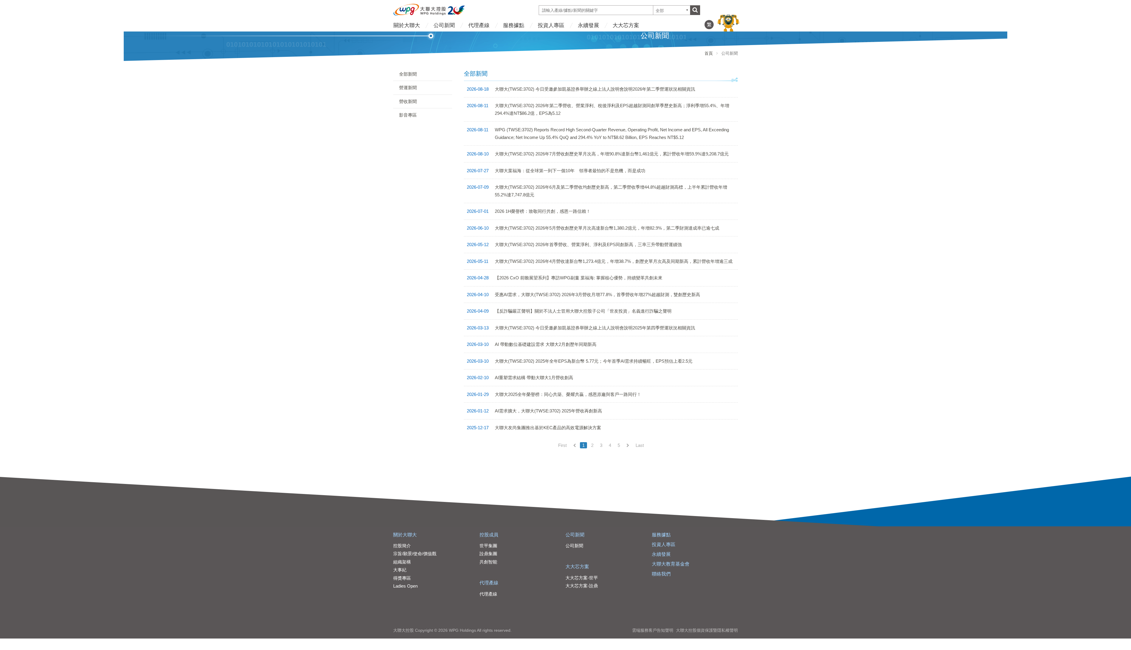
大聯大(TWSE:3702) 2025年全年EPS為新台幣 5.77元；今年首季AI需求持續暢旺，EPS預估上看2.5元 (593, 361)
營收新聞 (408, 101)
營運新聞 (408, 87)
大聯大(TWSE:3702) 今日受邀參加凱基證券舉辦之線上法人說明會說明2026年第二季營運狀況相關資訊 (595, 89)
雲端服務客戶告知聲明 (652, 630)
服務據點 (513, 25)
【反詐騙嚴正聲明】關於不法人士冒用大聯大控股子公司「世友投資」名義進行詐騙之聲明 (583, 311)
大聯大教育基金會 (670, 563)
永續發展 (588, 25)
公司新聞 (444, 25)
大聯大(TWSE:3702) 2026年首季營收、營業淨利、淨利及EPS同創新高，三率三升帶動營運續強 (588, 244)
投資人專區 (551, 25)
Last (640, 445)
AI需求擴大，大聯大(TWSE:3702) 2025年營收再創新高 (548, 410)
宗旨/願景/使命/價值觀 (414, 553)
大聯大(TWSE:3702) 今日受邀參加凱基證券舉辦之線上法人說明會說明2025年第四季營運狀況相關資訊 (595, 327)
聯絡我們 (661, 573)
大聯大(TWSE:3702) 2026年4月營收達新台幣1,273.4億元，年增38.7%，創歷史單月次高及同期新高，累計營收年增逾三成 (613, 261)
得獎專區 (402, 578)
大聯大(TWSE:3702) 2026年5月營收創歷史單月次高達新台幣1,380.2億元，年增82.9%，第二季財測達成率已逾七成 (607, 228)
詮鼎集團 (488, 553)
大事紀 (399, 569)
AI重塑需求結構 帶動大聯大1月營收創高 (534, 377)
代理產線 (479, 25)
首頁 (709, 53)
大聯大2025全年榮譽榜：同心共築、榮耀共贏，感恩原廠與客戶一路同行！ (568, 394)
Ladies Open (405, 585)
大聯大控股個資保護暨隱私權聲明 (707, 630)
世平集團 (488, 545)
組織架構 (402, 561)
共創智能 (488, 561)
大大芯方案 (626, 25)
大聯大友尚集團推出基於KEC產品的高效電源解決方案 (548, 427)
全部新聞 (408, 74)
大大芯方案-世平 (582, 577)
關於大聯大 (406, 25)
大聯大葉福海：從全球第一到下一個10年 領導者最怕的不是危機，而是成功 (570, 170)
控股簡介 (402, 545)
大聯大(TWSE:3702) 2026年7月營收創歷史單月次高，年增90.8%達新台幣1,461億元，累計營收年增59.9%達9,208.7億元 (612, 153)
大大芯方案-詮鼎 (582, 585)
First (562, 445)
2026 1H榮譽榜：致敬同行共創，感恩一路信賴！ (543, 211)
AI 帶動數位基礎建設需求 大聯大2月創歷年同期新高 (545, 344)
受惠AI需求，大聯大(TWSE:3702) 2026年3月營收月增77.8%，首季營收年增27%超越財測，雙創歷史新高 (597, 294)
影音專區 (408, 114)
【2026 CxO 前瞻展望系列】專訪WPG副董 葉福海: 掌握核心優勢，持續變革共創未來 (578, 277)
